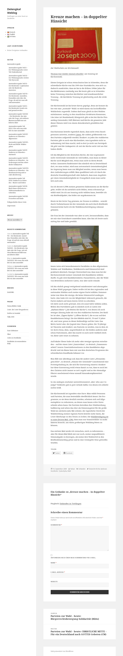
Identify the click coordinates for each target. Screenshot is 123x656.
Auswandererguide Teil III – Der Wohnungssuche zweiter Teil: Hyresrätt (19, 78)
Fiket (9, 334)
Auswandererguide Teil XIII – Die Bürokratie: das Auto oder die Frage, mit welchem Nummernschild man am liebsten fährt (19, 118)
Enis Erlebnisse (12, 331)
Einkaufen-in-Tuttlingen (70, 503)
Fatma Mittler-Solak (14, 306)
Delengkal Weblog (14, 10)
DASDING (10, 292)
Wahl (69, 471)
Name (54, 563)
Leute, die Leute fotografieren (17, 310)
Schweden (81, 469)
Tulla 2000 (10, 317)
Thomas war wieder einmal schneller (67, 74)
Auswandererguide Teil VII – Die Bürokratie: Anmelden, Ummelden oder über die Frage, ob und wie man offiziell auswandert (18, 98)
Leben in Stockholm (14, 338)
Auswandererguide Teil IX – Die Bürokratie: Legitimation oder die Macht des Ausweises (19, 87)
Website (54, 582)
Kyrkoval (104, 469)
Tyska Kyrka (63, 471)
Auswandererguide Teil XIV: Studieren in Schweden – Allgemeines (18, 136)
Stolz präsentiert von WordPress (62, 651)
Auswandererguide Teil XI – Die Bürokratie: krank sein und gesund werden (18, 108)
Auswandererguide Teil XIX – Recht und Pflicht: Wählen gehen (19, 144)
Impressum (11, 206)
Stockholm (54, 471)
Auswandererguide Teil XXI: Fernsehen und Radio (18, 197)
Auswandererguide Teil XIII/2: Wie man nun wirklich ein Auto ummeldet (18, 128)
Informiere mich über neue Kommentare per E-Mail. (73, 558)
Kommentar (56, 525)
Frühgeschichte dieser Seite (16, 202)
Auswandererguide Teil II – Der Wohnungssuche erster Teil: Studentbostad (18, 70)
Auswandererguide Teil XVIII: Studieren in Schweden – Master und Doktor (18, 180)
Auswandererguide (14, 64)
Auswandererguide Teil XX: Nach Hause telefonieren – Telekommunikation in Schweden (18, 189)
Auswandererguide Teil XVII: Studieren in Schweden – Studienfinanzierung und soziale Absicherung (19, 171)
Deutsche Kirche (94, 469)
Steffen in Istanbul (13, 313)
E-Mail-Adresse (58, 572)
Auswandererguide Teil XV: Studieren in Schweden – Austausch (18, 152)
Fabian (72, 469)
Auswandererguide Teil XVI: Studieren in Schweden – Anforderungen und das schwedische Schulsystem (19, 161)
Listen (78, 134)
